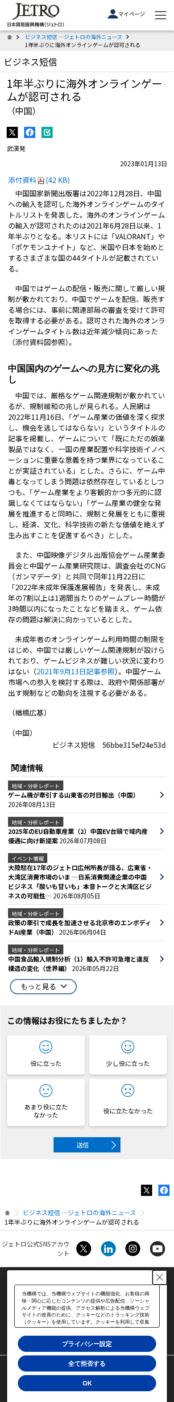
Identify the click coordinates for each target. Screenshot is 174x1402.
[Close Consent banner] (160, 1277)
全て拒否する (87, 1363)
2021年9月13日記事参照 (76, 671)
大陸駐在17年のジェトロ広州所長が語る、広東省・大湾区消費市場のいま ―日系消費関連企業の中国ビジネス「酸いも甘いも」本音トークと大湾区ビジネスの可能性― (80, 881)
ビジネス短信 (30, 61)
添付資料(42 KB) (39, 179)
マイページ (131, 13)
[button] (43, 986)
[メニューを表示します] (160, 15)
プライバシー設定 (87, 1343)
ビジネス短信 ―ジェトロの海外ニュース (73, 36)
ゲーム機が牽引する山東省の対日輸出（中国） (73, 794)
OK (87, 1383)
